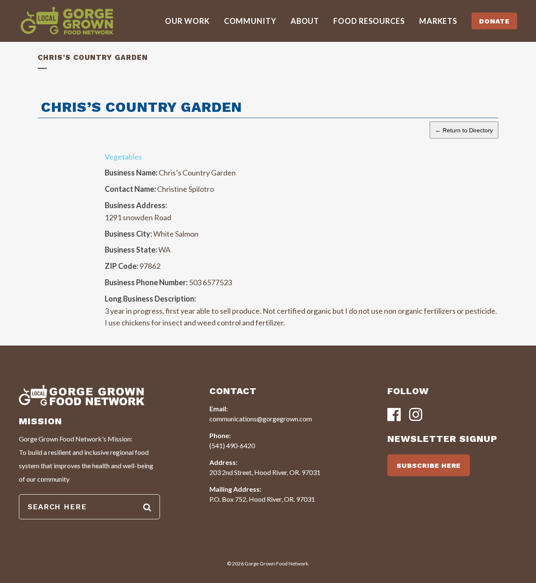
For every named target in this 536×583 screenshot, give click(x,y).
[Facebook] (394, 415)
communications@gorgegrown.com (260, 419)
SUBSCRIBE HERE (429, 465)
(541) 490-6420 (232, 445)
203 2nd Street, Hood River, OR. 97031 (264, 472)
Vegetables (123, 156)
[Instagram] (416, 415)
